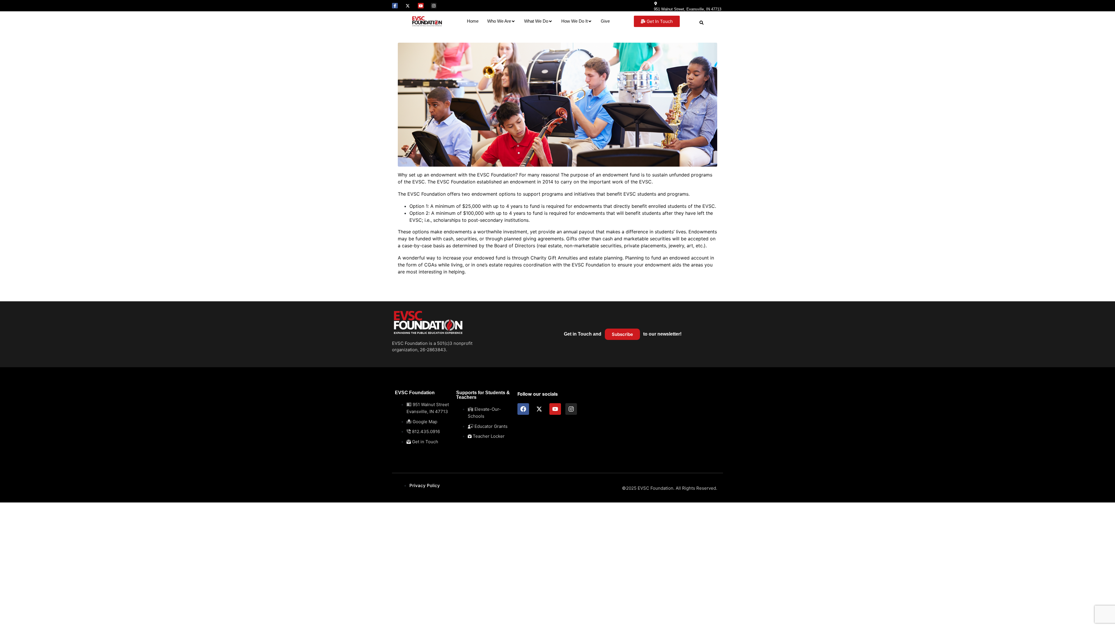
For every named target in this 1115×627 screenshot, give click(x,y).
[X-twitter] (408, 6)
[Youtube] (421, 6)
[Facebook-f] (395, 6)
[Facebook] (523, 409)
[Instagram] (434, 6)
